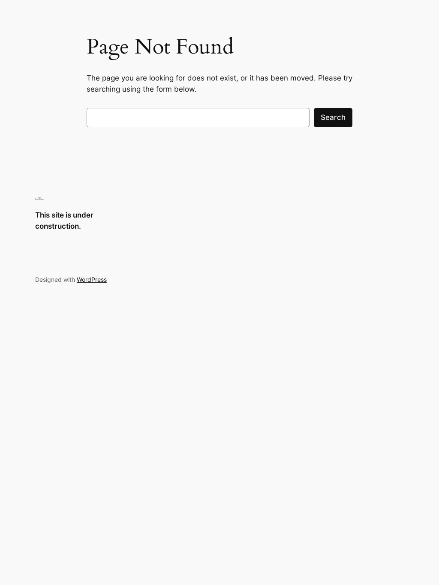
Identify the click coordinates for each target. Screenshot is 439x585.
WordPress (92, 279)
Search (333, 117)
